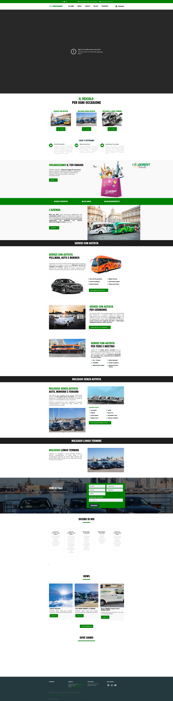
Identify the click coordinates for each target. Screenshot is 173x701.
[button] (48, 564)
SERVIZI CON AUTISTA (86, 243)
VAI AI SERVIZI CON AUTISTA (97, 290)
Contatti (87, 6)
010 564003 (87, 201)
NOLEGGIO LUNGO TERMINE (86, 441)
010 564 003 (81, 684)
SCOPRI (52, 180)
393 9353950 (78, 685)
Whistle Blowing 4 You (63, 699)
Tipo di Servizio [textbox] (93, 500)
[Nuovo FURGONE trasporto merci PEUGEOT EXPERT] (112, 595)
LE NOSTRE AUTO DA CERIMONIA (98, 327)
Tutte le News (85, 626)
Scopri (62, 129)
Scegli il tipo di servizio (96, 497)
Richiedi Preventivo (61, 201)
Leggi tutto (54, 615)
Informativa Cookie (62, 695)
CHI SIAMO (53, 227)
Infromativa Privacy (53, 695)
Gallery (95, 6)
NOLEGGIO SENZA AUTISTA (86, 379)
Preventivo (105, 6)
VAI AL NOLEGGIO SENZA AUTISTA (99, 422)
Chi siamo (71, 6)
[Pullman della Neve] (61, 595)
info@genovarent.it (106, 1)
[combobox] (106, 500)
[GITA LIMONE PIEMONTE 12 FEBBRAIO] (86, 595)
